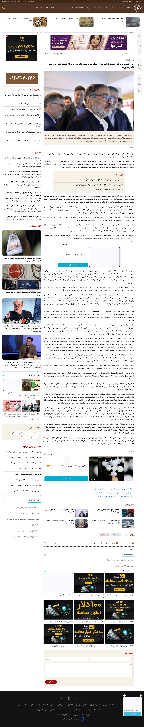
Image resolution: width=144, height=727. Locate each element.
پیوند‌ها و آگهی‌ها (78, 710)
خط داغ (38, 153)
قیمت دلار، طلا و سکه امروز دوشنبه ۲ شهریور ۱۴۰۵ (22, 206)
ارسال (51, 682)
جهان (36, 7)
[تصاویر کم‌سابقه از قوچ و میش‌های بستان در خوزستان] (133, 22)
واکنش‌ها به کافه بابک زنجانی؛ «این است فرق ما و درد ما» (22, 159)
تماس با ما (13, 1)
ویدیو (87, 7)
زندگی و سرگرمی (68, 7)
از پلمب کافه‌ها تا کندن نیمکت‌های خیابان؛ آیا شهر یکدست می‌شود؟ (23, 293)
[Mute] (94, 479)
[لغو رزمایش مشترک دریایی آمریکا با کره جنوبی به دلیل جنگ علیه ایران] (128, 523)
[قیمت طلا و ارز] (139, 78)
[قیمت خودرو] (139, 84)
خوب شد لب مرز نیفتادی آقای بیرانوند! (29, 468)
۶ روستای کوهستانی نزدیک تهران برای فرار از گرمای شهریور (112, 489)
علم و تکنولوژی (102, 7)
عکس (94, 7)
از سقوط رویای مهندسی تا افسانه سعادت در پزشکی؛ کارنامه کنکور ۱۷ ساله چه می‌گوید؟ (23, 259)
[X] (75, 698)
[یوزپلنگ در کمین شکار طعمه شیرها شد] (86, 22)
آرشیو (7, 1)
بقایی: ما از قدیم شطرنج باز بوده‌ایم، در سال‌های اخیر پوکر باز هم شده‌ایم (23, 194)
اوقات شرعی (54, 710)
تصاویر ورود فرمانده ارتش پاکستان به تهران (24, 171)
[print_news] (139, 40)
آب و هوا (45, 710)
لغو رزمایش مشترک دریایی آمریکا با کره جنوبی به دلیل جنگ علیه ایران (105, 521)
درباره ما (20, 1)
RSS (3, 1)
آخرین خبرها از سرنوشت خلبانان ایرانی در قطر (23, 216)
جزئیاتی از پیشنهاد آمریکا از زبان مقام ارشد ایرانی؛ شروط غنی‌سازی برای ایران (98, 185)
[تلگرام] (62, 698)
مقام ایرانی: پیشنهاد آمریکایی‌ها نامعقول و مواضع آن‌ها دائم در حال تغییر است (98, 180)
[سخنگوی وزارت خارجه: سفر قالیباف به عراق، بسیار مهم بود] (81, 523)
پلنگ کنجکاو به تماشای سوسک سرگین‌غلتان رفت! (19, 19)
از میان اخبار (129, 504)
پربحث (11, 89)
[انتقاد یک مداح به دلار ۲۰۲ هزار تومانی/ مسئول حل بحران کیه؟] (128, 513)
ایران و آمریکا (104, 535)
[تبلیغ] (89, 42)
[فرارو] (137, 7)
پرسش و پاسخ (65, 710)
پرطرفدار (21, 89)
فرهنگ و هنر (44, 7)
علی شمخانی (116, 535)
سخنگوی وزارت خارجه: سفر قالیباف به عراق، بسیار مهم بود (60, 521)
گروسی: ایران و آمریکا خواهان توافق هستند (108, 189)
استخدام (31, 1)
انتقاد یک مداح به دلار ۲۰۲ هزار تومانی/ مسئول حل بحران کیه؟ (106, 511)
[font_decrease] (139, 68)
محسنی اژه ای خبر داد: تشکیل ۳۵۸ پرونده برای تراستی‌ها (59, 511)
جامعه (52, 7)
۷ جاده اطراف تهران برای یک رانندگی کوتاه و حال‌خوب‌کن (113, 496)
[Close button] (141, 695)
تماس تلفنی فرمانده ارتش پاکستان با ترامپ (24, 182)
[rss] (81, 698)
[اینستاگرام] (69, 698)
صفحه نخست (126, 7)
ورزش (111, 7)
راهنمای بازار (80, 7)
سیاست (117, 7)
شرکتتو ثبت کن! (73, 265)
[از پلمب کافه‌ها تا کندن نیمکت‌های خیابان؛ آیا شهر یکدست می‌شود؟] (21, 277)
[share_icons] (139, 51)
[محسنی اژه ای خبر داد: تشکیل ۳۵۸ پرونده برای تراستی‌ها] (81, 513)
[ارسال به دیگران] (139, 46)
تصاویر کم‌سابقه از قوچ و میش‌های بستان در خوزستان (111, 19)
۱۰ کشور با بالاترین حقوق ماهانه (28, 103)
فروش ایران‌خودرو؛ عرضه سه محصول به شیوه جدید (25, 457)
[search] (3, 8)
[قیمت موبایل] (139, 91)
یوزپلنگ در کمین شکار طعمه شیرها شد (67, 18)
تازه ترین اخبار (35, 89)
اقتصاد (59, 7)
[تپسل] (59, 245)
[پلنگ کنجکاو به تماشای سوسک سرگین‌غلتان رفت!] (40, 22)
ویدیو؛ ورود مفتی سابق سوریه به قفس (24, 109)
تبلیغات (25, 1)
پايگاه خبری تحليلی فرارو (68, 715)
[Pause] (91, 479)
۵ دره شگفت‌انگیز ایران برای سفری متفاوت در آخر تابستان (112, 493)
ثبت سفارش (66, 478)
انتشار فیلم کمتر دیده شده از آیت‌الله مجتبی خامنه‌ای (25, 485)
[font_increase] (139, 61)
